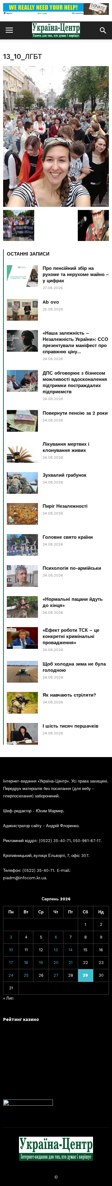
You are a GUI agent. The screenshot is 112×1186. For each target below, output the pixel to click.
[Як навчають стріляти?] (22, 703)
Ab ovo (51, 302)
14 (70, 949)
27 (56, 975)
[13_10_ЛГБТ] (56, 136)
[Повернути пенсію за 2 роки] (22, 421)
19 (41, 962)
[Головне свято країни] (22, 545)
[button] (103, 30)
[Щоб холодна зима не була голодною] (22, 672)
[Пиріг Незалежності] (22, 514)
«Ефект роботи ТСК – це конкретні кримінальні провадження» (71, 636)
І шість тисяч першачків (70, 726)
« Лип (8, 998)
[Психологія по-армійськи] (22, 576)
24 (10, 975)
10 (11, 949)
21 (70, 962)
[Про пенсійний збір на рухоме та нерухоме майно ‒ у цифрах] (22, 276)
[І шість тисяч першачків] (22, 734)
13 (56, 949)
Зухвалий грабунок (64, 475)
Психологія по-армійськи (72, 568)
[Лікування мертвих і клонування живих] (22, 452)
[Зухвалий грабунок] (22, 483)
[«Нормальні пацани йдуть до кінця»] (22, 607)
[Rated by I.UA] (28, 1104)
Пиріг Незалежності (65, 506)
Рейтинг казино (21, 1019)
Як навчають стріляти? (69, 695)
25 (26, 975)
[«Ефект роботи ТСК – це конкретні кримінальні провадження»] (22, 638)
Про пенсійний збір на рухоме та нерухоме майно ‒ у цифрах (76, 274)
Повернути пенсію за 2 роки (75, 413)
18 (26, 962)
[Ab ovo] (22, 310)
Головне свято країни (68, 537)
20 (56, 962)
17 (11, 962)
